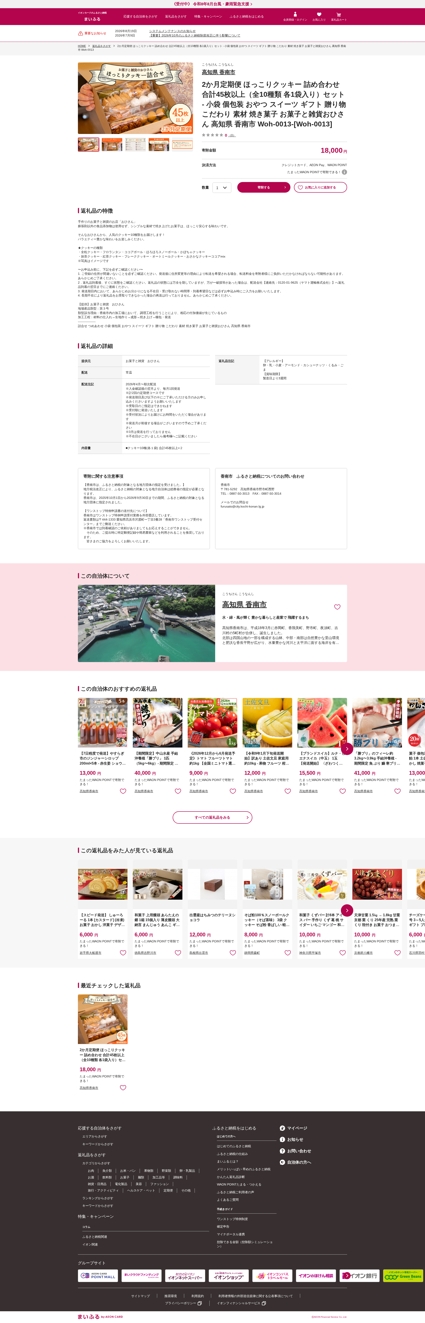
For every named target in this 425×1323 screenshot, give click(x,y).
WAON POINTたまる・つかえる (239, 1184)
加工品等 (159, 1177)
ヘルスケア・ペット (141, 1190)
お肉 (91, 1170)
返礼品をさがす (176, 16)
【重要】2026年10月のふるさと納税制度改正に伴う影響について (194, 35)
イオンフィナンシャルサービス (238, 1303)
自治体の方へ (299, 1162)
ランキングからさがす (97, 1198)
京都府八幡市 (363, 953)
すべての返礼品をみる (212, 817)
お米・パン (128, 1170)
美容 (139, 1184)
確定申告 (223, 1226)
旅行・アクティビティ (103, 1190)
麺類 (141, 1177)
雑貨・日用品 (97, 1184)
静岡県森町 (252, 953)
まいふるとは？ (228, 1161)
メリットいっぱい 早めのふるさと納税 (243, 1169)
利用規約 (197, 1296)
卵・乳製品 (187, 1170)
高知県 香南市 (218, 72)
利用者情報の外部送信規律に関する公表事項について (255, 1296)
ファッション (159, 1184)
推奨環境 (170, 1296)
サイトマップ (140, 1296)
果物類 (148, 1170)
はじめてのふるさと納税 (234, 1146)
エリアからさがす (94, 1136)
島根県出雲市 (198, 953)
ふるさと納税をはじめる (247, 16)
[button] (347, 749)
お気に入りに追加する (320, 187)
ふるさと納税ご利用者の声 (235, 1192)
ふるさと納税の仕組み (232, 1154)
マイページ (297, 1128)
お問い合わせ (299, 1151)
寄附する (264, 187)
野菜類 (166, 1170)
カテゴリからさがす (96, 1163)
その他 (186, 1190)
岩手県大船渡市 (90, 953)
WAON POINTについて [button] (344, 172)
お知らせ (295, 1139)
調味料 (178, 1177)
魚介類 (107, 1170)
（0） (232, 135)
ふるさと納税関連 (94, 1236)
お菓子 (124, 1177)
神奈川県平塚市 (310, 953)
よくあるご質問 (228, 1199)
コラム (86, 1226)
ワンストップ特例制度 (232, 1219)
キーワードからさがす (97, 1144)
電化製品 (121, 1184)
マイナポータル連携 (231, 1234)
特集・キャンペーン (208, 16)
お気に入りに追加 (337, 606)
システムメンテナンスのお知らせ (172, 31)
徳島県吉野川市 (145, 953)
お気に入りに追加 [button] (123, 791)
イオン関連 (90, 1244)
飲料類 (107, 1177)
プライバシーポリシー (180, 1303)
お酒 (91, 1177)
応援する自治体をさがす (141, 16)
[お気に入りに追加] (337, 606)
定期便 (168, 1190)
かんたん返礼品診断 (231, 1177)
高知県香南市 (89, 791)
